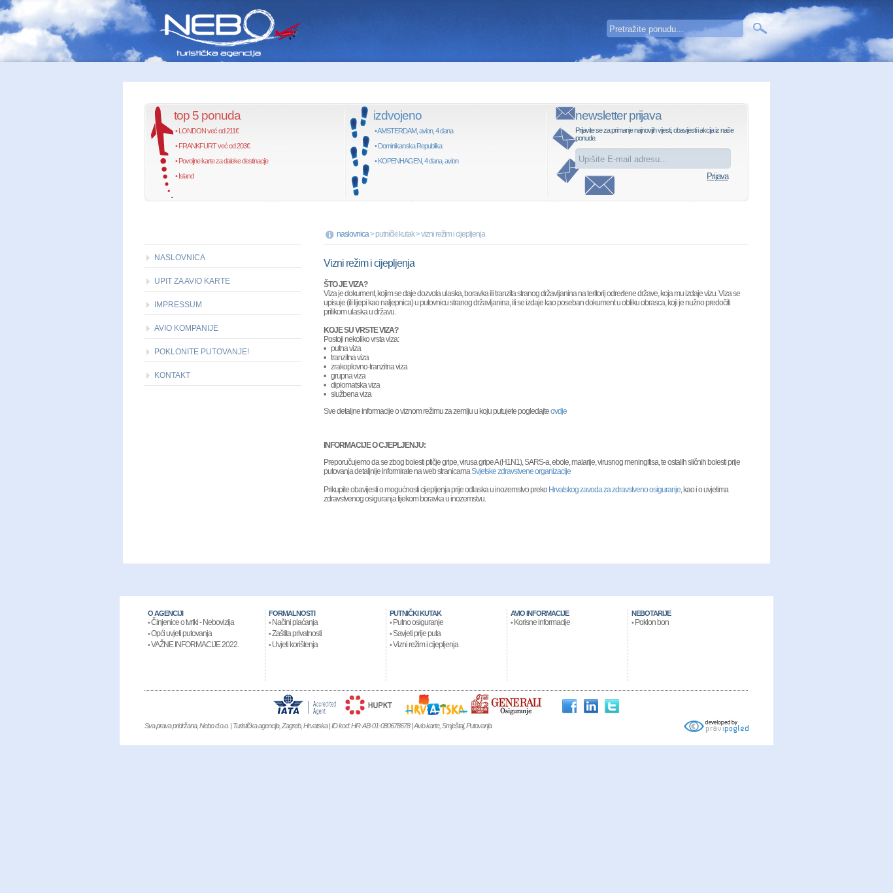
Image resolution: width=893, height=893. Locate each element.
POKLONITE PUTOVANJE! (201, 351)
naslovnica (353, 234)
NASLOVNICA (179, 257)
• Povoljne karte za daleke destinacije (221, 161)
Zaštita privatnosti (297, 633)
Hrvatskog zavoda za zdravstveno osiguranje (614, 489)
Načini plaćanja (295, 622)
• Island (184, 176)
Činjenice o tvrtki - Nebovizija (192, 622)
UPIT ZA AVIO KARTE (192, 281)
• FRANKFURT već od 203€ (212, 146)
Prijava (717, 176)
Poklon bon (652, 622)
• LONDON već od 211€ (207, 131)
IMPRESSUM (178, 304)
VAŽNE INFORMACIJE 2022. (195, 644)
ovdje (558, 411)
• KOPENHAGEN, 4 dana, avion (416, 161)
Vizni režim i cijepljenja (425, 644)
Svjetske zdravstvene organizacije (521, 471)
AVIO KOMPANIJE (186, 328)
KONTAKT (172, 375)
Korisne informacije (542, 622)
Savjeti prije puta (417, 633)
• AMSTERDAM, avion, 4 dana (414, 131)
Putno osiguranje (418, 622)
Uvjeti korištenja (295, 644)
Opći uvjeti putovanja (181, 633)
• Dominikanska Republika (408, 146)
